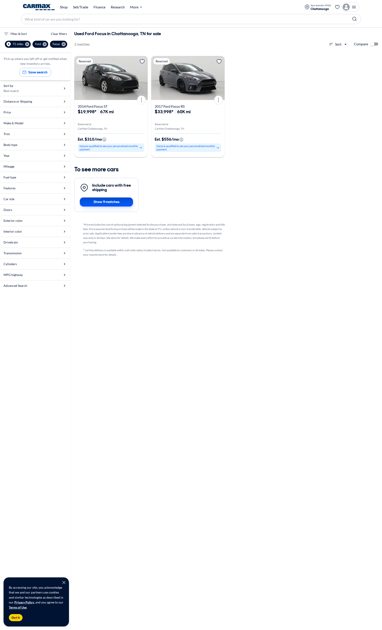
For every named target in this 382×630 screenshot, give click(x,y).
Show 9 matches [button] (106, 201)
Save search (38, 72)
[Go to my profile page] (350, 7)
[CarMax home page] (39, 7)
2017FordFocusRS (170, 106)
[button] (18, 44)
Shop (64, 7)
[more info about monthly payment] (104, 140)
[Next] (143, 78)
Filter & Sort (19, 34)
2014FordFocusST (92, 106)
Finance (99, 7)
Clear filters (59, 34)
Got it (15, 618)
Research (118, 7)
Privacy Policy (24, 602)
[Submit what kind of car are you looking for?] (354, 19)
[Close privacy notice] (64, 582)
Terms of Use (18, 607)
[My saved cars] (337, 7)
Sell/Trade (80, 7)
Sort (338, 44)
